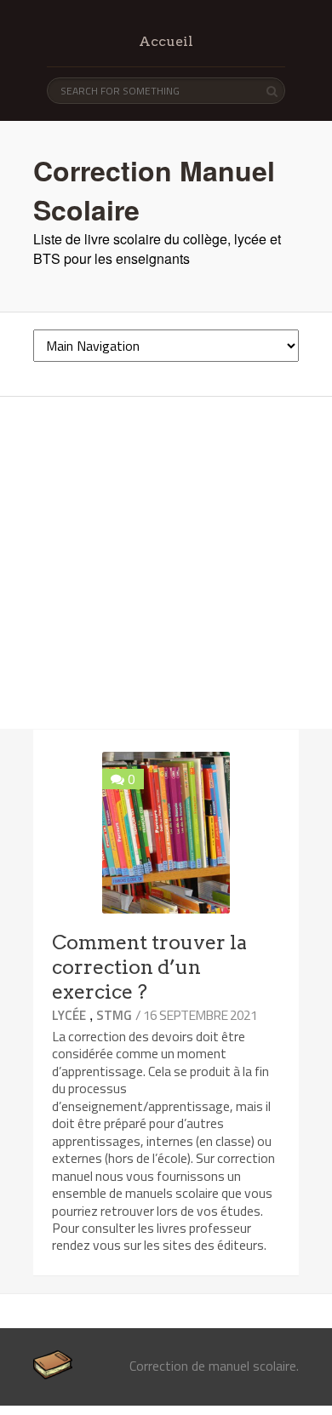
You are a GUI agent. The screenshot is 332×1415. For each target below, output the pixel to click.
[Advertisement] (166, 563)
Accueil (166, 41)
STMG (114, 1015)
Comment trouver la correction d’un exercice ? (149, 967)
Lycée (69, 1015)
